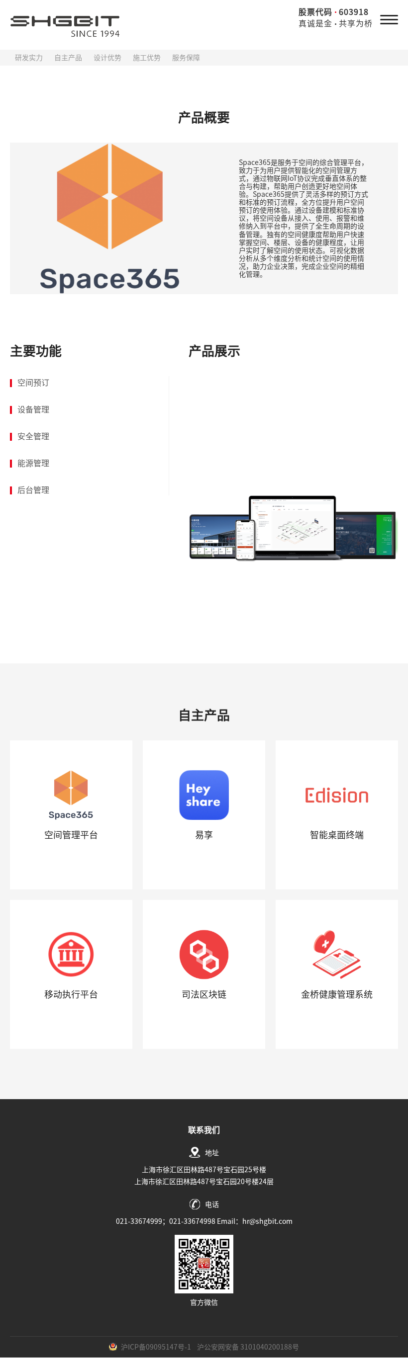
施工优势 (147, 57)
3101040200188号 (269, 1347)
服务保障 (186, 57)
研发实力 (29, 57)
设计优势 (107, 57)
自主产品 (68, 57)
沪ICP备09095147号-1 (156, 1347)
